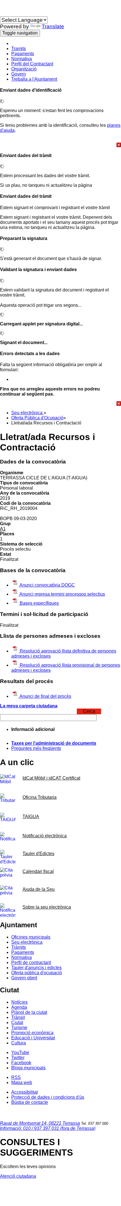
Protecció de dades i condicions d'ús (47, 1097)
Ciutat (17, 1022)
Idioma (7, 13)
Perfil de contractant (31, 962)
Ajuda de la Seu (39, 889)
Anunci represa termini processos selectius (62, 594)
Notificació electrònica (45, 835)
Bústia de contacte (29, 1102)
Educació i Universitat (33, 1037)
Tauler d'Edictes (38, 853)
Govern (18, 74)
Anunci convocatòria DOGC (47, 585)
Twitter (17, 1057)
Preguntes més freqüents (36, 748)
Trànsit (18, 1017)
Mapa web (21, 1082)
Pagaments (22, 53)
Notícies (19, 1002)
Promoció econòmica (32, 1032)
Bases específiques (39, 603)
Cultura (18, 1042)
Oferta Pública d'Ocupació (37, 417)
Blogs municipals (28, 1067)
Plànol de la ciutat (29, 1012)
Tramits (18, 48)
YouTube (20, 1052)
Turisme (19, 1027)
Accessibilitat (24, 1092)
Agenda (19, 1007)
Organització (24, 68)
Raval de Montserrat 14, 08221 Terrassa (40, 1123)
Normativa (21, 58)
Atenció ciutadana (18, 1176)
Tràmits (18, 947)
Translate (53, 26)
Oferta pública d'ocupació (36, 972)
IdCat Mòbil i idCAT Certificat (51, 778)
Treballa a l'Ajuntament (34, 79)
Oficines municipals (30, 937)
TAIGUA (31, 816)
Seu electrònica (27, 412)
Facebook (21, 1062)
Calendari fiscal (38, 871)
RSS (16, 1077)
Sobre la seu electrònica (47, 907)
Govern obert (24, 977)
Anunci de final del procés (45, 696)
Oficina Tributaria (40, 797)
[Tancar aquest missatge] (60, 145)
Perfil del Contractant (32, 63)
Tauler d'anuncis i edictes (36, 967)
